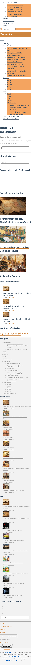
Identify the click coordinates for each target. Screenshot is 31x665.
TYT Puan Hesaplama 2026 (14, 7)
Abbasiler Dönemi (8, 427)
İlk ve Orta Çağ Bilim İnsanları (20, 105)
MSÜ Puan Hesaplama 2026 (14, 16)
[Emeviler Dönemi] (6, 436)
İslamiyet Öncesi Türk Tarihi (16, 60)
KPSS (1, 333)
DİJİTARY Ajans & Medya (12, 660)
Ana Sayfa (6, 44)
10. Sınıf (9, 85)
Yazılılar (6, 78)
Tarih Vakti (11, 297)
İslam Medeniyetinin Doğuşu (16, 57)
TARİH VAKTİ (7, 649)
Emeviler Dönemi (8, 437)
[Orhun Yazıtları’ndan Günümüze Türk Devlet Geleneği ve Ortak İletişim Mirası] (6, 549)
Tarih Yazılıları (7, 382)
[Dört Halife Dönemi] (6, 446)
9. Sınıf (9, 82)
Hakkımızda (6, 19)
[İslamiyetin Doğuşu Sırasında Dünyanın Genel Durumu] (6, 466)
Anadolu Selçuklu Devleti (15, 64)
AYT (8, 333)
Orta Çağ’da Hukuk (8, 480)
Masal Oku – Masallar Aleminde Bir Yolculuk (15, 573)
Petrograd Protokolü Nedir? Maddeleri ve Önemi (17, 407)
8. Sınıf (9, 80)
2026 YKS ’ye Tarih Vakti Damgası (12, 530)
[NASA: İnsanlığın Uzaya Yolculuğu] (6, 593)
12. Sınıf (9, 89)
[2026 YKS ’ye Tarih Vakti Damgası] (6, 528)
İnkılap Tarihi (11, 73)
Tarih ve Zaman (11, 381)
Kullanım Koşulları (8, 21)
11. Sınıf (9, 87)
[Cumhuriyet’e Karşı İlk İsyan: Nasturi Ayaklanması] (6, 581)
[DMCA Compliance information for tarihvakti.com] (6, 647)
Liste (8, 98)
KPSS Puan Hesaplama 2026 (15, 5)
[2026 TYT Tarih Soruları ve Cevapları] (6, 539)
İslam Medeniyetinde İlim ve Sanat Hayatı (15, 417)
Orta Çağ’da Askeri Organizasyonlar (13, 490)
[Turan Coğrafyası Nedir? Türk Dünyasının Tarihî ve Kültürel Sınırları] (6, 304)
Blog (4, 91)
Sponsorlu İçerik (7, 360)
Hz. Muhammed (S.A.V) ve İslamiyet (13, 458)
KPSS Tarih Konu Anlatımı (13, 335)
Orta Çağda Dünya (13, 55)
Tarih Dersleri (7, 46)
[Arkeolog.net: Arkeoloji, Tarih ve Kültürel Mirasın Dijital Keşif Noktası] (6, 291)
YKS (10, 333)
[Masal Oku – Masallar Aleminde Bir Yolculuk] (6, 571)
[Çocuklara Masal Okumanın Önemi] (6, 561)
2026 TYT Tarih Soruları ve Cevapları (13, 540)
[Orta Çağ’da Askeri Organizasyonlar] (6, 489)
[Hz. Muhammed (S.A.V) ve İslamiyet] (6, 456)
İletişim (5, 25)
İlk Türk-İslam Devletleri (14, 62)
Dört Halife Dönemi (8, 448)
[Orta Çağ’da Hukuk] (6, 478)
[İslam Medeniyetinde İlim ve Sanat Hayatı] (6, 415)
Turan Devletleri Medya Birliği (17, 656)
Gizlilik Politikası (8, 23)
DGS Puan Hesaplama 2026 (14, 14)
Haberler (5, 354)
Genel (9, 94)
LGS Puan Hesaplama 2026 (14, 12)
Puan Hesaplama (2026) (10, 3)
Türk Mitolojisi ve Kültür (11, 119)
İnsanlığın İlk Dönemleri (14, 53)
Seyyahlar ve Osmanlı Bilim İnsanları (17, 349)
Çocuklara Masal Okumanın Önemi (13, 563)
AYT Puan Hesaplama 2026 (14, 9)
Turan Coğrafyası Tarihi (11, 117)
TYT (5, 333)
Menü (2, 40)
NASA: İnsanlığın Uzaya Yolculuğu (12, 595)
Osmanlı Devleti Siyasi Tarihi (16, 71)
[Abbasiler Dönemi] (6, 425)
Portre (9, 96)
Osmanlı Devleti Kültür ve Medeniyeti (17, 377)
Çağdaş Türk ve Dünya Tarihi (16, 76)
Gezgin (9, 101)
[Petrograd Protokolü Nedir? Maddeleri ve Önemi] (6, 317)
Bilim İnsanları (11, 103)
